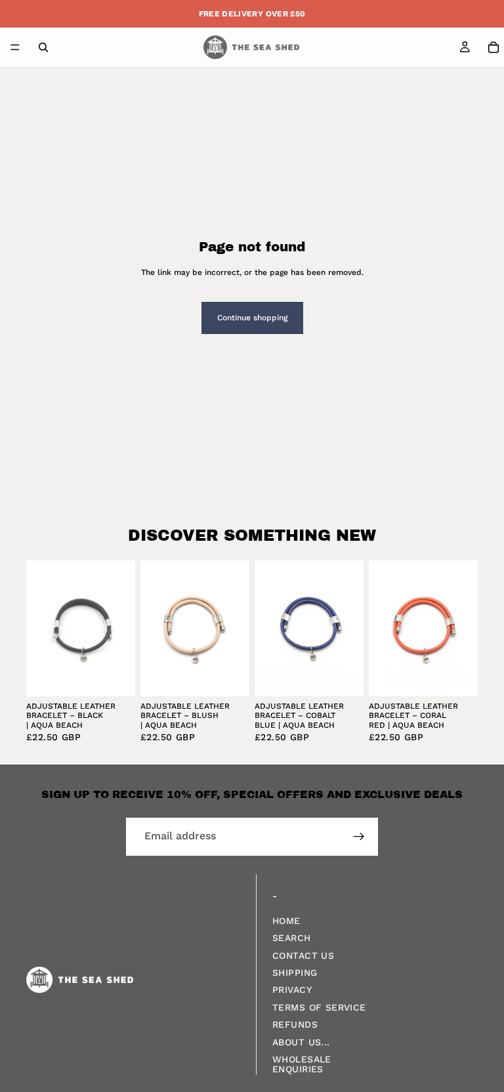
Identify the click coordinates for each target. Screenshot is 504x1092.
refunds (295, 1024)
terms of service (319, 1006)
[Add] (115, 676)
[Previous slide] (40, 628)
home (286, 920)
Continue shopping (252, 317)
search (291, 938)
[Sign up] (359, 836)
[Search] (43, 47)
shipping (294, 972)
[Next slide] (120, 628)
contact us (303, 955)
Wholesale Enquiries (301, 1064)
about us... (301, 1041)
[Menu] (15, 47)
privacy (292, 989)
